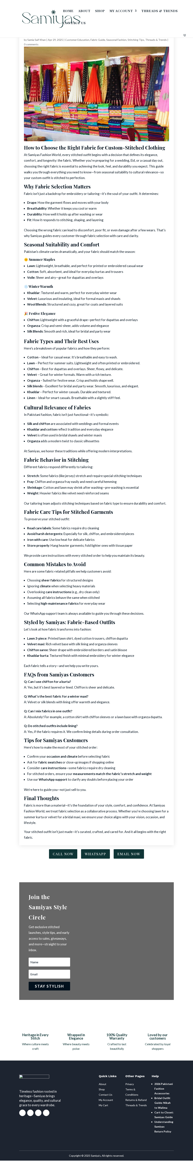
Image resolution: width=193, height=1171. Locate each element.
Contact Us (105, 1094)
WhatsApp (95, 854)
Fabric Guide (97, 39)
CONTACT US (74, 23)
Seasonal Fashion (116, 39)
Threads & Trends (156, 39)
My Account (106, 1100)
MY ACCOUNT (121, 11)
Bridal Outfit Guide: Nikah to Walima (162, 1102)
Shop (102, 1089)
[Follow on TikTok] (46, 1113)
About (102, 1084)
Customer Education (77, 39)
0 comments (31, 44)
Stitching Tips (136, 39)
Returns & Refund (136, 1100)
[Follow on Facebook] (22, 1113)
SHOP (100, 11)
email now (128, 854)
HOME (68, 11)
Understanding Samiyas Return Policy (163, 1126)
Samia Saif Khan (36, 39)
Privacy (129, 1084)
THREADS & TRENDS (159, 11)
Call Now (63, 854)
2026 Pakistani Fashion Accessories (163, 1088)
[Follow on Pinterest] (38, 1113)
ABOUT (84, 11)
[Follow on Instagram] (30, 1113)
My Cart (103, 1105)
